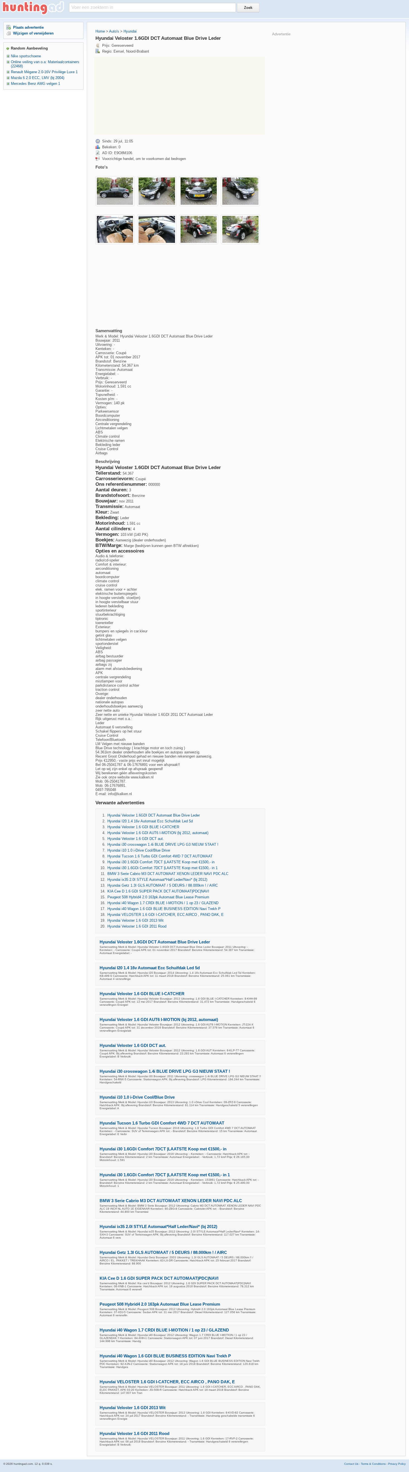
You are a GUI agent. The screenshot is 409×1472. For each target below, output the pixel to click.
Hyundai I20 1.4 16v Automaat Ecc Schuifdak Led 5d (150, 821)
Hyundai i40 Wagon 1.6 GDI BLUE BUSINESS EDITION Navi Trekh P (164, 909)
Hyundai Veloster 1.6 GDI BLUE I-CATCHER (143, 827)
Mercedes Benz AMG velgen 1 (35, 84)
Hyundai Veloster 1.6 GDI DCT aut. (135, 839)
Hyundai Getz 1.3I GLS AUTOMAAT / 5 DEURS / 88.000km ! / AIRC (162, 885)
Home (100, 31)
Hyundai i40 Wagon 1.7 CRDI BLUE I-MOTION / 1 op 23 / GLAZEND (162, 903)
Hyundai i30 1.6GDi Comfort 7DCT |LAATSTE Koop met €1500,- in (161, 862)
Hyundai (130, 31)
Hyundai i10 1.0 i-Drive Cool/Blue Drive (138, 850)
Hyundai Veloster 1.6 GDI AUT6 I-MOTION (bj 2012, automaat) (157, 833)
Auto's (114, 31)
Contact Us (351, 1463)
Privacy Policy (397, 1463)
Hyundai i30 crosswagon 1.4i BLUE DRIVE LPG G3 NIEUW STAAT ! (162, 844)
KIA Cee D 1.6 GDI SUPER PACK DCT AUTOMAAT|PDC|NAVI (158, 891)
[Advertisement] (179, 96)
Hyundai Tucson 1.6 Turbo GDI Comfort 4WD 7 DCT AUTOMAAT (160, 856)
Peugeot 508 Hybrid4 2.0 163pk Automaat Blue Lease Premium (158, 897)
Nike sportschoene (26, 56)
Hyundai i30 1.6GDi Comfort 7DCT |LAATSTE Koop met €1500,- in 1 (162, 868)
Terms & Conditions (373, 1463)
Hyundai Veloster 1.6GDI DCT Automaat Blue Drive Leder (153, 815)
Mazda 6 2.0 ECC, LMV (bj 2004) (37, 78)
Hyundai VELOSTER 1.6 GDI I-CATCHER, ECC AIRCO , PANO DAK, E (165, 915)
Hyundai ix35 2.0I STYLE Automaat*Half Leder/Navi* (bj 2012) (157, 879)
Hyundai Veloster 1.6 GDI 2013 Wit (135, 920)
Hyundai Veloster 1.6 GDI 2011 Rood (136, 926)
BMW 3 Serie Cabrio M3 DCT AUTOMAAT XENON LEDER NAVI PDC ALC (167, 874)
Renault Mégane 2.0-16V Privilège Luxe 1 (44, 72)
